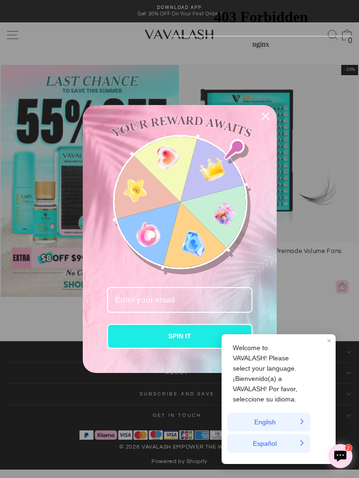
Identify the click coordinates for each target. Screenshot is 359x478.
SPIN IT (179, 336)
